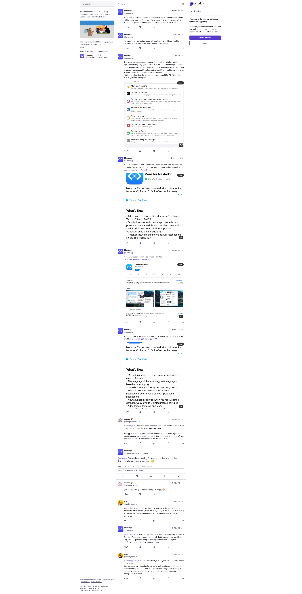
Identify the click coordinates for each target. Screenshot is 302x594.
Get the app (96, 586)
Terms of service (96, 582)
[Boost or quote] (139, 27)
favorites (140, 471)
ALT (181, 145)
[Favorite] (154, 27)
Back (123, 4)
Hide (180, 83)
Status (99, 580)
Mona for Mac (147, 466)
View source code (93, 588)
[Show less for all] (183, 4)
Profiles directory (108, 580)
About (94, 580)
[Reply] (122, 476)
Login (205, 43)
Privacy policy (85, 582)
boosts (121, 471)
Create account (205, 38)
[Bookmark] (168, 27)
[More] (183, 27)
